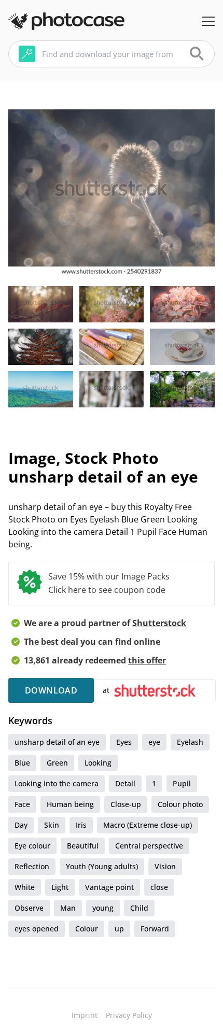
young (103, 908)
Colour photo (180, 804)
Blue (22, 763)
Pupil (182, 783)
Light (59, 887)
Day (21, 825)
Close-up (125, 804)
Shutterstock (159, 623)
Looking (98, 763)
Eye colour (32, 846)
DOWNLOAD (51, 690)
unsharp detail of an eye (57, 742)
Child (139, 908)
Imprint (84, 1015)
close (159, 887)
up (119, 928)
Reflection (32, 866)
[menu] (208, 21)
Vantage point (109, 887)
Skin (51, 825)
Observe (29, 908)
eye (154, 742)
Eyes (124, 742)
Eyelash (190, 742)
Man (68, 908)
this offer (147, 660)
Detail (125, 783)
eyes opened (37, 928)
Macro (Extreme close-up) (147, 825)
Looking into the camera (57, 783)
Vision (165, 866)
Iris (81, 825)
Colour (86, 928)
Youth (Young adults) (102, 866)
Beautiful (83, 846)
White (25, 887)
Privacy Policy (129, 1015)
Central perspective (149, 846)
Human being (70, 804)
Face (22, 804)
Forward (155, 928)
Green (57, 763)
